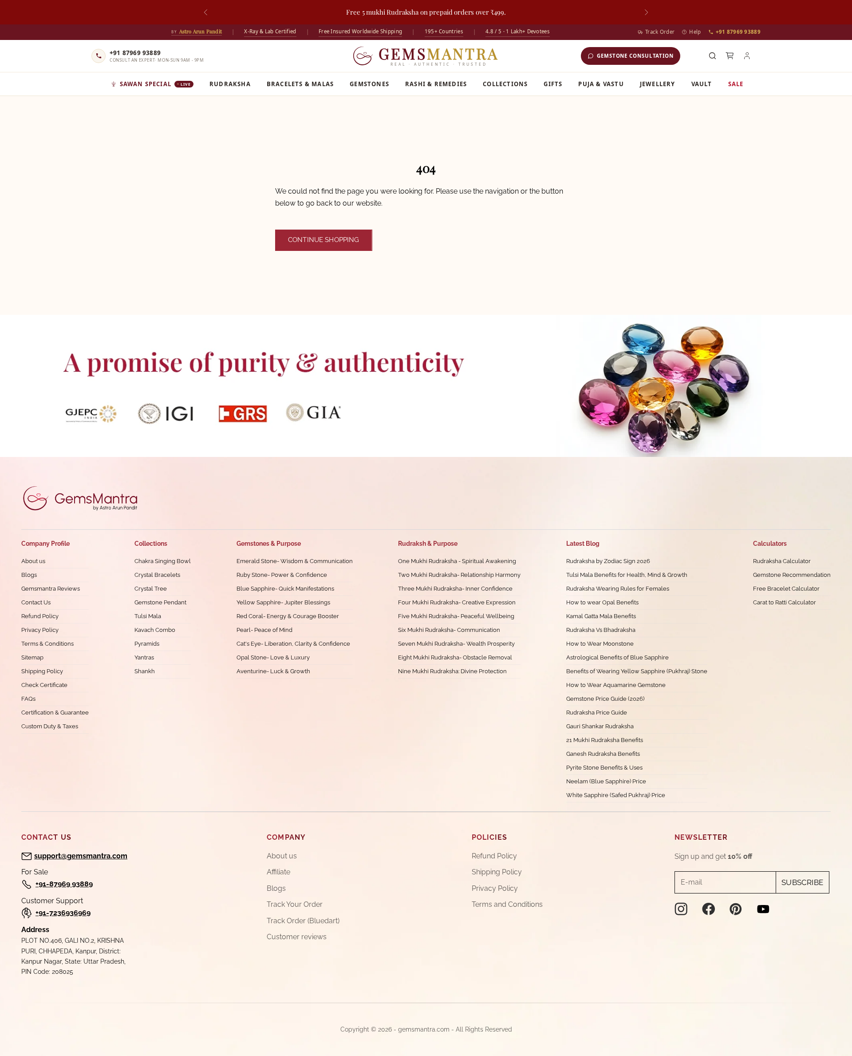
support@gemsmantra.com (80, 856)
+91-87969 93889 (64, 884)
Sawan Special (155, 84)
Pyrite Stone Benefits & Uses (604, 767)
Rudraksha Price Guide (596, 712)
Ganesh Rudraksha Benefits (603, 753)
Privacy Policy (40, 630)
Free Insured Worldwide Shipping (360, 31)
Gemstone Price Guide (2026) (605, 698)
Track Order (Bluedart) (303, 921)
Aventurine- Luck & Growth (273, 671)
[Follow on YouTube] (763, 909)
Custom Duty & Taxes (49, 726)
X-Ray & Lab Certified (270, 31)
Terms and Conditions (507, 904)
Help (695, 31)
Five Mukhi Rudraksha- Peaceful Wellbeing (456, 616)
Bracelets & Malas (300, 84)
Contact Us (36, 602)
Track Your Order (295, 904)
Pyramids (146, 643)
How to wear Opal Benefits (602, 602)
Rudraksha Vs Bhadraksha (600, 630)
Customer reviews (297, 937)
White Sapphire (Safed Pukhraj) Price (615, 795)
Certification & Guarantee (55, 712)
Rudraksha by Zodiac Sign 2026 (608, 561)
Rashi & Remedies (436, 84)
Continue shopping (323, 240)
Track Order (659, 31)
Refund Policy (40, 616)
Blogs (29, 575)
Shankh (144, 671)
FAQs (28, 698)
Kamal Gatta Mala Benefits (601, 616)
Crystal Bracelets (157, 575)
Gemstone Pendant (160, 602)
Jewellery (657, 84)
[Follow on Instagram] (681, 909)
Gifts (553, 84)
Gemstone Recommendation (792, 575)
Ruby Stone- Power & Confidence (282, 575)
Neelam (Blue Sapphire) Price (606, 781)
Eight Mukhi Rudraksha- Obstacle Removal (455, 657)
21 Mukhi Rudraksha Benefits (604, 740)
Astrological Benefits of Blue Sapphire (617, 657)
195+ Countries (444, 31)
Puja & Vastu (600, 84)
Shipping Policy (42, 671)
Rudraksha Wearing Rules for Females (617, 588)
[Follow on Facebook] (708, 909)
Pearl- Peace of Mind (264, 630)
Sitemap (32, 657)
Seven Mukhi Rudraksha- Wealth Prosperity (456, 643)
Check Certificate (44, 685)
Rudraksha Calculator (782, 561)
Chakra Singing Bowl (162, 561)
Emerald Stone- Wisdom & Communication (295, 561)
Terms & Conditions (47, 643)
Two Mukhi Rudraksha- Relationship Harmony (459, 575)
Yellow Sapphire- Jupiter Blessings (283, 602)
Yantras (144, 657)
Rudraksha (230, 84)
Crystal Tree (150, 588)
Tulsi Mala (147, 616)
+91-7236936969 (63, 913)
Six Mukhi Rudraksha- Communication (449, 630)
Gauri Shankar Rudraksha (600, 726)
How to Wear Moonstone (600, 643)
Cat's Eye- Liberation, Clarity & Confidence (293, 643)
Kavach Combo (154, 630)
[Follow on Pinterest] (735, 909)
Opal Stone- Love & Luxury (273, 657)
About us (33, 561)
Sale (736, 84)
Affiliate (278, 872)
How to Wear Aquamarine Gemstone (616, 685)
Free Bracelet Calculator (786, 588)
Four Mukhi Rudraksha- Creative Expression (457, 602)
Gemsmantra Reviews (50, 588)
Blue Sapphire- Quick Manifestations (285, 588)
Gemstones (369, 84)
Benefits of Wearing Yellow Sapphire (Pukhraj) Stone (636, 671)
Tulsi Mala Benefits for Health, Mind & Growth (626, 575)
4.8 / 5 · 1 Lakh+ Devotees (517, 31)
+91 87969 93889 (738, 31)
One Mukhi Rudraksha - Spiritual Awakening (457, 561)
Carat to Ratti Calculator (784, 602)
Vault (701, 84)
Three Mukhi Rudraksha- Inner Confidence (455, 588)
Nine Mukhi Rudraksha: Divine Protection (452, 671)
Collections (505, 84)
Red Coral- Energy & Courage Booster (288, 616)
